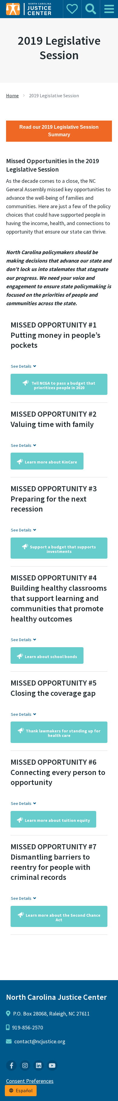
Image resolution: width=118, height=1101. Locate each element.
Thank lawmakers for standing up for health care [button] (63, 733)
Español (24, 1090)
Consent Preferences (30, 1080)
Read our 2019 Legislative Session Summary (59, 130)
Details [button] (21, 366)
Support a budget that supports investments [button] (63, 549)
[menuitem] (11, 1065)
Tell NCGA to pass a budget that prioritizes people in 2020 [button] (63, 385)
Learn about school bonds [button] (51, 656)
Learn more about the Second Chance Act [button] (63, 917)
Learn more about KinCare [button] (51, 462)
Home (12, 95)
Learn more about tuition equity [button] (57, 820)
